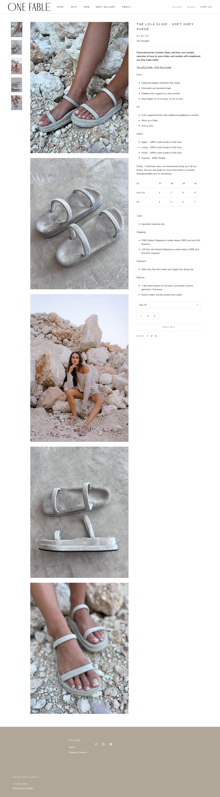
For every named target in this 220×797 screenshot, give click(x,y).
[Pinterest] (156, 336)
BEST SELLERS (105, 7)
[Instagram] (103, 744)
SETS (74, 7)
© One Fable (20, 784)
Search (191, 7)
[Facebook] (147, 336)
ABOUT (126, 7)
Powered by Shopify (23, 788)
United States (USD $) (25, 777)
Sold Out (168, 327)
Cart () (206, 7)
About (72, 747)
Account (177, 7)
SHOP (60, 7)
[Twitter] (152, 336)
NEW (87, 7)
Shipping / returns (78, 752)
